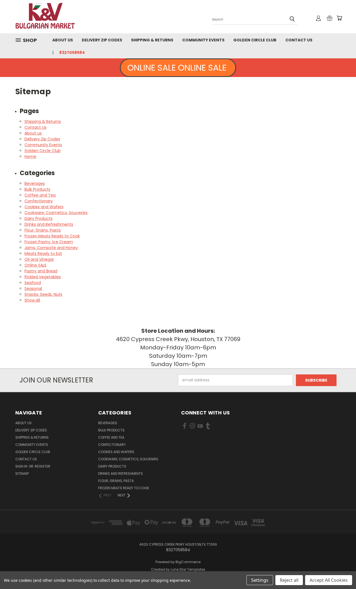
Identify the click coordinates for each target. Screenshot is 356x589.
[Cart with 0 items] (339, 18)
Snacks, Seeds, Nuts (43, 294)
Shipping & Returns (152, 40)
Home (30, 156)
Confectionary (38, 201)
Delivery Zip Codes (102, 40)
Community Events (203, 40)
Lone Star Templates (188, 569)
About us (62, 40)
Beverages (34, 183)
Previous (341, 571)
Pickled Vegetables (42, 277)
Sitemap (22, 473)
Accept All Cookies (329, 580)
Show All (32, 300)
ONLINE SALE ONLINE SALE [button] (178, 68)
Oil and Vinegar (39, 259)
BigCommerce (188, 562)
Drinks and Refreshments (48, 224)
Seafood (32, 282)
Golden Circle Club (254, 40)
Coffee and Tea (40, 195)
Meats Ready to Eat (43, 253)
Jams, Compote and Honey (51, 247)
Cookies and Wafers (43, 207)
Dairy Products (38, 218)
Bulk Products (37, 189)
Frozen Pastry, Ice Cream (48, 242)
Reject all (289, 580)
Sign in (21, 466)
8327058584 (72, 52)
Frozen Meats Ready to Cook (52, 236)
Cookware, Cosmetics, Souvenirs (56, 212)
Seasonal (33, 288)
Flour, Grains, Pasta (42, 230)
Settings (259, 580)
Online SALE (35, 265)
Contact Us (298, 40)
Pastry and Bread (40, 271)
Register (42, 466)
